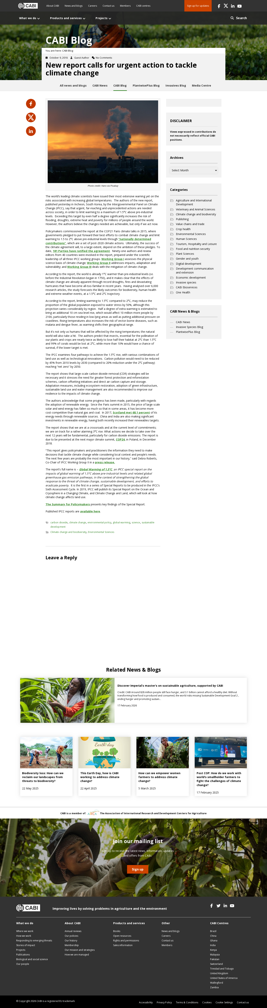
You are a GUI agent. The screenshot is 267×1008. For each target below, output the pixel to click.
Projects (20, 950)
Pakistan (214, 959)
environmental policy (99, 522)
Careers (92, 5)
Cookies (206, 1002)
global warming (121, 522)
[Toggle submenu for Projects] (110, 18)
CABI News (183, 322)
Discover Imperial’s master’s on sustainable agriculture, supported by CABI (170, 685)
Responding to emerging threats (34, 940)
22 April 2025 (88, 788)
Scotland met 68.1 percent (131, 412)
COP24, (120, 439)
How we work (23, 935)
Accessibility (146, 1002)
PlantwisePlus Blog (188, 332)
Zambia (214, 987)
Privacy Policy (164, 1002)
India (213, 945)
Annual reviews (73, 931)
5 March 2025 (147, 788)
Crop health (183, 229)
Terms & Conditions (187, 1002)
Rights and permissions (126, 940)
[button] (219, 5)
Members (125, 5)
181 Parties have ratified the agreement (81, 251)
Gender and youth (187, 258)
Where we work (24, 931)
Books (116, 931)
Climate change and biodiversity (68, 532)
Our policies (71, 935)
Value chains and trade (190, 224)
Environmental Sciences (101, 532)
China (213, 935)
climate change (77, 522)
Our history (71, 940)
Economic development (191, 277)
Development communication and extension (195, 270)
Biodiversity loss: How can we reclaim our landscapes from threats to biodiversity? (43, 777)
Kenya (213, 950)
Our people (22, 964)
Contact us (108, 5)
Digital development (188, 263)
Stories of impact (25, 945)
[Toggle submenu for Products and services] (84, 18)
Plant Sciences (185, 254)
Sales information (123, 945)
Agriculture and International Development (194, 202)
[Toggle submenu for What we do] (38, 18)
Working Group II (98, 263)
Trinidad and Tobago (222, 968)
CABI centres (143, 5)
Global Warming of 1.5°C (95, 469)
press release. (105, 462)
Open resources (122, 935)
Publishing (182, 219)
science (136, 522)
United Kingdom (219, 973)
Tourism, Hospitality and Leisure (196, 244)
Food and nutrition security (193, 249)
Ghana (213, 940)
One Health (183, 292)
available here (90, 511)
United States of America (223, 978)
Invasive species (186, 282)
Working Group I (112, 259)
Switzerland (216, 964)
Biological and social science (32, 959)
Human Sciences (186, 239)
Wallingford (216, 982)
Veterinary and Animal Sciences (195, 209)
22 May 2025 (30, 788)
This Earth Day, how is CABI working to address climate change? (99, 777)
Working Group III (79, 267)
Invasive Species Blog (189, 327)
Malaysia (215, 954)
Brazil (213, 931)
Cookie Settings (224, 1002)
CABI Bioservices (186, 287)
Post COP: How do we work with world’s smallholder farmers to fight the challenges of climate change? (219, 779)
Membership (72, 945)
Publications (23, 954)
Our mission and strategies (80, 950)
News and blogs (73, 5)
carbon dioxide (59, 522)
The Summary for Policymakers (68, 504)
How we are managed (77, 954)
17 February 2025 (208, 792)
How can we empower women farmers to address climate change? (159, 777)
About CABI (52, 5)
